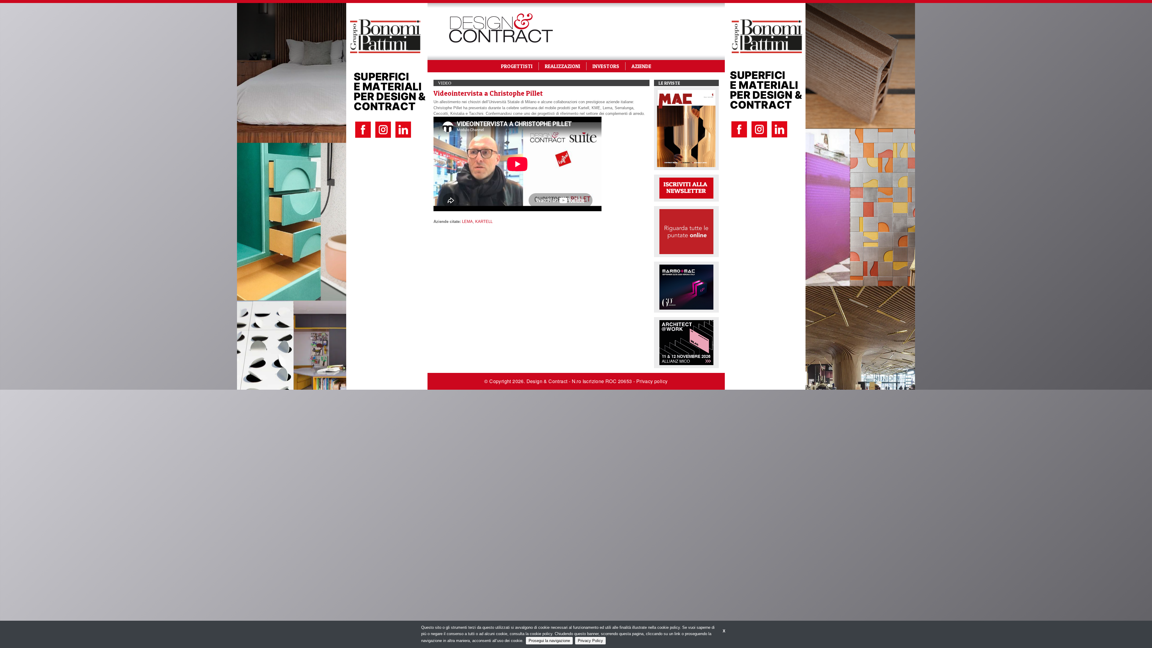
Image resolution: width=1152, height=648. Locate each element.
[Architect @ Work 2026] (686, 342)
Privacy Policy (590, 640)
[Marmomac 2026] (686, 286)
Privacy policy (652, 381)
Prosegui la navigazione (549, 640)
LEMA (467, 221)
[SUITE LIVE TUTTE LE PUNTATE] (686, 231)
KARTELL (484, 221)
